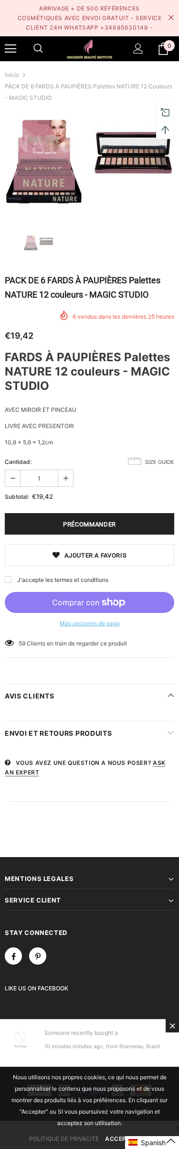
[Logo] (89, 48)
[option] (89, 163)
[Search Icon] (38, 49)
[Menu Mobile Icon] (10, 48)
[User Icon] (138, 48)
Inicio (12, 74)
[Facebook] (13, 956)
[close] (171, 18)
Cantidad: (18, 461)
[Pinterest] (37, 956)
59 (22, 643)
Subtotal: (17, 496)
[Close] (172, 1025)
